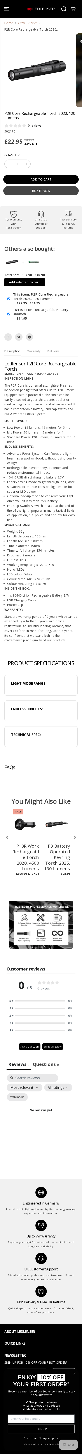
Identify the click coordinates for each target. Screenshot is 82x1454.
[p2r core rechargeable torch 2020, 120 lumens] (37, 70)
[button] (7, 9)
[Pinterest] (29, 337)
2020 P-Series (27, 23)
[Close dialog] (74, 1373)
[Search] (63, 9)
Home (8, 23)
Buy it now (41, 191)
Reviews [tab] (18, 1064)
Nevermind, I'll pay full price (41, 1438)
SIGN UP (41, 1429)
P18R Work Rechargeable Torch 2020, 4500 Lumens (25, 857)
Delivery (53, 351)
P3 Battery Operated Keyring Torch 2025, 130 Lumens (57, 857)
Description (12, 351)
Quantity (12, 155)
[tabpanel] (41, 1115)
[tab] (45, 1065)
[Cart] (73, 9)
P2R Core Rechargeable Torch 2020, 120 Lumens (41, 296)
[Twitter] (19, 337)
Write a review (52, 1046)
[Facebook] (8, 337)
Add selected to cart (24, 282)
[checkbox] (17, 1097)
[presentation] (7, 837)
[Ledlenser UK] (41, 9)
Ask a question (30, 1046)
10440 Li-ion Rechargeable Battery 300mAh (40, 312)
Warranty (34, 351)
